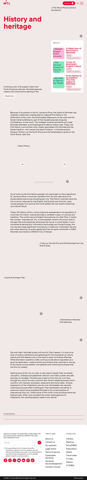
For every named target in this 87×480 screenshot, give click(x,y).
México (69, 462)
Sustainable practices (50, 456)
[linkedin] (23, 460)
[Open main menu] (81, 3)
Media (69, 452)
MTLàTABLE (71, 445)
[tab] (36, 182)
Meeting (70, 442)
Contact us (50, 442)
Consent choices (52, 467)
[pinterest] (28, 460)
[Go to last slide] (22, 164)
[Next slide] (64, 164)
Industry (70, 438)
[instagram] (10, 460)
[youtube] (19, 460)
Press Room (71, 448)
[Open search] (78, 3)
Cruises (69, 458)
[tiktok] (32, 460)
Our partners (50, 445)
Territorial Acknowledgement (53, 462)
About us (49, 438)
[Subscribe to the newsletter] (39, 442)
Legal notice (50, 448)
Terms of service (52, 452)
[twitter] (14, 460)
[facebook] (5, 460)
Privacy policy (78, 478)
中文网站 (70, 465)
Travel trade (71, 455)
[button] (9, 96)
